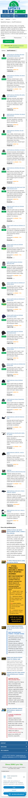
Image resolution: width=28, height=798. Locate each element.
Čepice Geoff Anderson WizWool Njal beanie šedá (16, 364)
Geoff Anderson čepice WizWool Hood (15, 380)
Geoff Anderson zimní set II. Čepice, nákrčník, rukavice (16, 491)
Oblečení (8, 19)
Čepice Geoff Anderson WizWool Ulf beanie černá (16, 299)
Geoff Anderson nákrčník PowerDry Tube (15, 417)
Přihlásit (11, 12)
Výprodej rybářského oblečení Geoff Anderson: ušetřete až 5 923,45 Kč (14, 710)
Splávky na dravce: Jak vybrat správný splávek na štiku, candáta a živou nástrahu (16, 531)
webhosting (11, 757)
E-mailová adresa (5, 771)
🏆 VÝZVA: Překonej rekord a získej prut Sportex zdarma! (16, 561)
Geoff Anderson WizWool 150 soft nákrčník (15, 131)
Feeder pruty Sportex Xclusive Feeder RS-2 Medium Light (14, 658)
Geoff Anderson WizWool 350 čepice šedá (16, 168)
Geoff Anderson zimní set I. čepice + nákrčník (16, 511)
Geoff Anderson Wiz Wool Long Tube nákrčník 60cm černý (16, 188)
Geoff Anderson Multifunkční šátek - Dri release (16, 433)
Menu (16, 15)
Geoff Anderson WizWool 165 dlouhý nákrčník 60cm (16, 115)
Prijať (14, 787)
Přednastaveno (17, 37)
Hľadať (5, 12)
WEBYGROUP (23, 757)
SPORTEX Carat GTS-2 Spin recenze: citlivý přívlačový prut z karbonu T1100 (16, 674)
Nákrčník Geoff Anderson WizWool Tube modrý (15, 207)
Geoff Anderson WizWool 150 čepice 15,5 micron (16, 76)
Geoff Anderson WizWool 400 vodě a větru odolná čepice (16, 95)
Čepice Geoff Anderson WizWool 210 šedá (16, 226)
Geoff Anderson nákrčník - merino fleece (15, 453)
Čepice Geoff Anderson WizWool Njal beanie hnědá (16, 348)
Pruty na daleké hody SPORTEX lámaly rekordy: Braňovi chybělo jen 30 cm (15, 628)
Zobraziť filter (8, 41)
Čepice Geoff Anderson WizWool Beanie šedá (15, 245)
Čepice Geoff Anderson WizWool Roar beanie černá (15, 332)
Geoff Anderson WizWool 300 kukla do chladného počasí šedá (15, 55)
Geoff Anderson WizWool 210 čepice (16, 150)
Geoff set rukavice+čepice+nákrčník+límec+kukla (16, 470)
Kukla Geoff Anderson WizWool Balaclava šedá (14, 262)
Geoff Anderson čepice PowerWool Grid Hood (15, 400)
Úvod (2, 19)
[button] (25, 793)
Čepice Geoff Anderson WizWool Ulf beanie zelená (16, 283)
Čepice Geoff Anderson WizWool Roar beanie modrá (15, 315)
